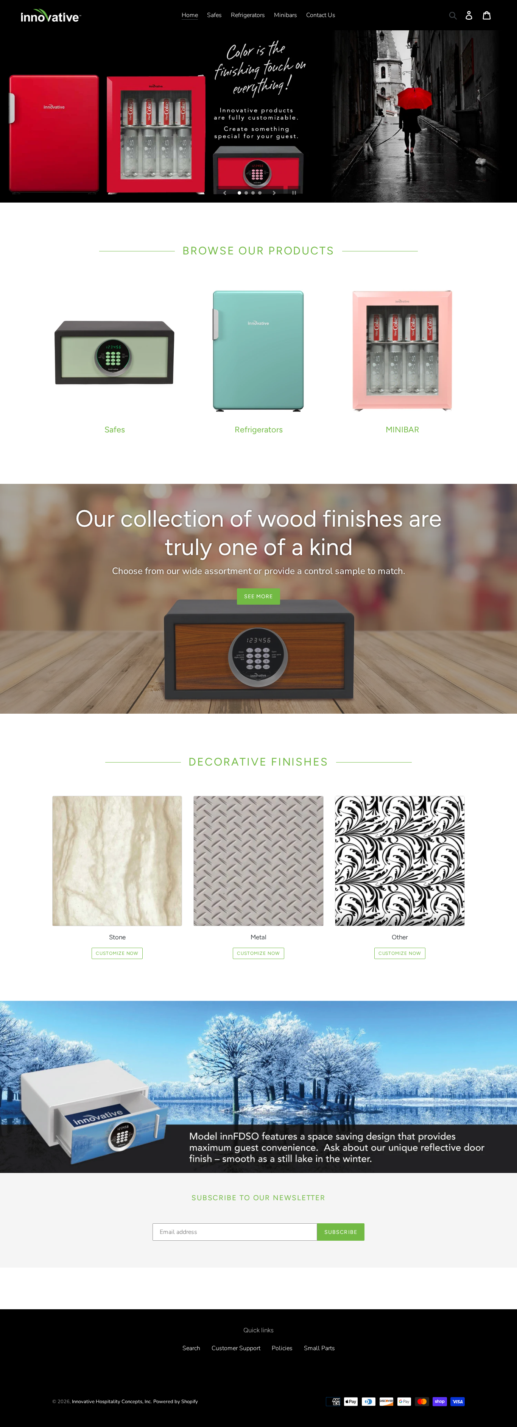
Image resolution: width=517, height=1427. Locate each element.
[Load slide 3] (253, 193)
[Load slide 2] (246, 193)
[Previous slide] (224, 192)
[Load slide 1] (240, 193)
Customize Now (117, 953)
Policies (282, 1348)
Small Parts (319, 1348)
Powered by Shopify (175, 1401)
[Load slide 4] (260, 193)
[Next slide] (274, 192)
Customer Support (236, 1348)
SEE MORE (258, 596)
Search (191, 1348)
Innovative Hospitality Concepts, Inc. (112, 1401)
